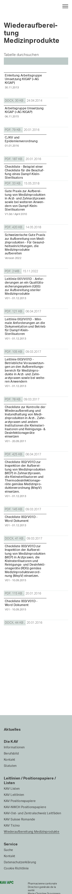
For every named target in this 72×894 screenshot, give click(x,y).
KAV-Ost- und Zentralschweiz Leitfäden (32, 813)
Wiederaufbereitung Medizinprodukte (31, 831)
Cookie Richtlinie (16, 868)
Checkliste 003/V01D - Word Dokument (21, 603)
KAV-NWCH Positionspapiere (25, 807)
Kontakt (9, 759)
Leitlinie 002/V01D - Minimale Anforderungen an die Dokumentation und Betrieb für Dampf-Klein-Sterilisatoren (25, 326)
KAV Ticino (12, 825)
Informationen (14, 747)
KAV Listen (12, 788)
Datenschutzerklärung (20, 862)
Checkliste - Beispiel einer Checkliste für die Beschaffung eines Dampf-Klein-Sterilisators (24, 172)
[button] (63, 6)
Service (10, 844)
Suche (8, 850)
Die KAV (11, 741)
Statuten (10, 766)
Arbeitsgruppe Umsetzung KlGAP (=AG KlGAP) (24, 110)
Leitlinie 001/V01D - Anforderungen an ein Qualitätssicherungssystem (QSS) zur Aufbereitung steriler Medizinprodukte (24, 286)
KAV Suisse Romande (19, 819)
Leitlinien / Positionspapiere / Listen (30, 780)
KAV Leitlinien (14, 795)
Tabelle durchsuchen (21, 54)
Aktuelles (12, 729)
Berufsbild (11, 753)
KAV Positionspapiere (20, 801)
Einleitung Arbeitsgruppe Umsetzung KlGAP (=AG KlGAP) (23, 79)
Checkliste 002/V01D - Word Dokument (21, 518)
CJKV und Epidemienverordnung (21, 139)
